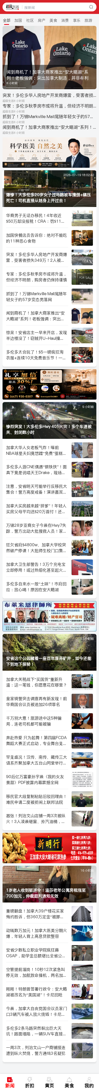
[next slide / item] (92, 57)
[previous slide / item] (6, 57)
